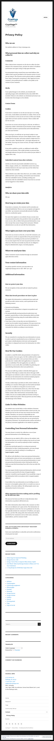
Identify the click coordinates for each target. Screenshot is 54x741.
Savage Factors (11, 593)
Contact (7, 712)
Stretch (9, 599)
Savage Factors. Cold (12, 560)
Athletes (9, 581)
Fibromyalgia (10, 587)
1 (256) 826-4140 (10, 681)
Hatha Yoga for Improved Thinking (16, 558)
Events (7, 719)
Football (9, 589)
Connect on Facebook (13, 660)
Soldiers (9, 597)
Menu (46, 17)
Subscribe (11, 543)
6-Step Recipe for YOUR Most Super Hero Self (19, 567)
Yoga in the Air (11, 605)
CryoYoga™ (11, 24)
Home (7, 698)
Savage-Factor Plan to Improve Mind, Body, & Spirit (21, 562)
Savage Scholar (11, 595)
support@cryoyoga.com (12, 683)
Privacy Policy (10, 715)
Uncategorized (11, 601)
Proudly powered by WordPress (26, 728)
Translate (17, 650)
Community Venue (10, 708)
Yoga (8, 603)
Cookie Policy (30, 738)
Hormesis (9, 591)
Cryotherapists (11, 583)
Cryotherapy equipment (13, 585)
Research (8, 701)
